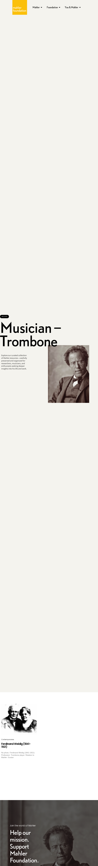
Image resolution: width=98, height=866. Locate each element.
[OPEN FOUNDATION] (59, 7)
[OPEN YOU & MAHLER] (80, 7)
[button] (4, 316)
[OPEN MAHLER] (41, 7)
